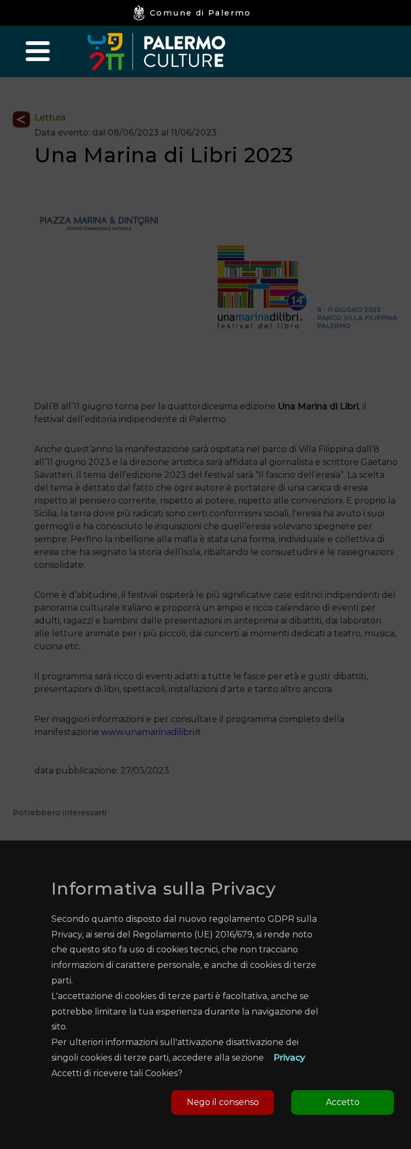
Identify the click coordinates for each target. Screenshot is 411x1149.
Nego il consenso (223, 1102)
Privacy (289, 1058)
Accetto (343, 1102)
